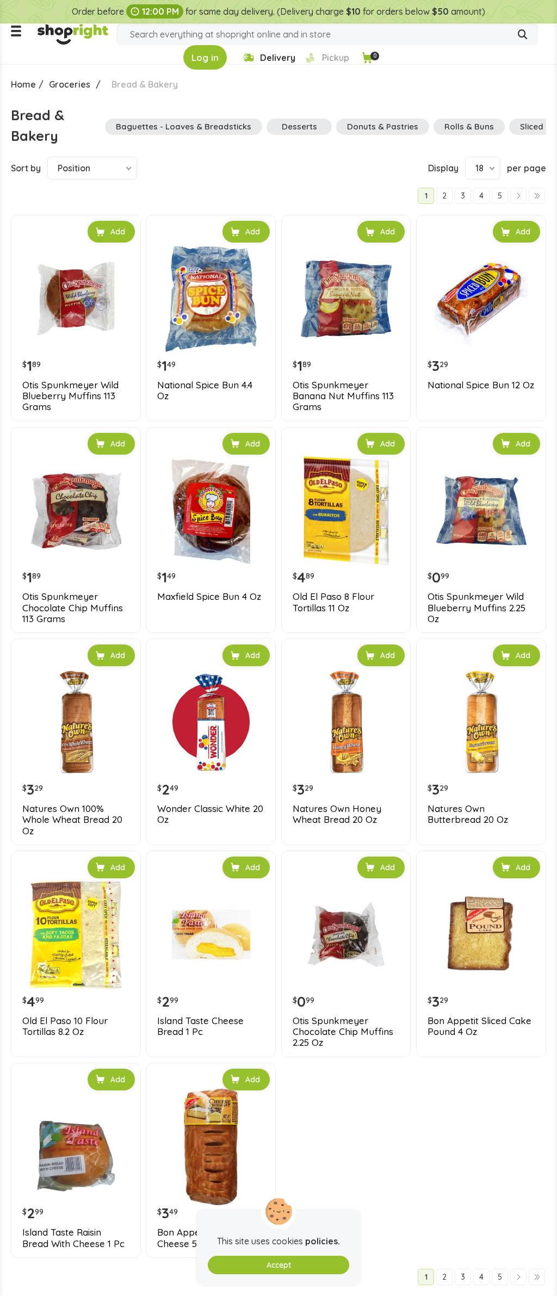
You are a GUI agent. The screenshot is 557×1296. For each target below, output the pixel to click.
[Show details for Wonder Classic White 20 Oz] (211, 722)
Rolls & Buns (469, 126)
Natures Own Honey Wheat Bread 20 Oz (337, 814)
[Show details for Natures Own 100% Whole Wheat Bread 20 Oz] (76, 722)
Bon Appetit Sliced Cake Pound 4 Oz (479, 1026)
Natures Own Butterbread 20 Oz (468, 814)
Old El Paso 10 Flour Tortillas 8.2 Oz (65, 1026)
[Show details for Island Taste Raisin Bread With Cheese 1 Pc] (76, 1147)
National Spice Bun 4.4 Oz (204, 390)
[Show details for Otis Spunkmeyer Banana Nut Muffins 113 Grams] (346, 299)
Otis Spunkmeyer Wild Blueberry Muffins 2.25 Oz (476, 607)
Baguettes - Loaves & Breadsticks (183, 126)
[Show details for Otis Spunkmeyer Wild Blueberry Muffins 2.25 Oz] (481, 511)
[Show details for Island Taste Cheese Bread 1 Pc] (211, 935)
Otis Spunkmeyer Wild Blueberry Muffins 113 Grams (70, 396)
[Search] (523, 35)
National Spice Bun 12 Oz (481, 385)
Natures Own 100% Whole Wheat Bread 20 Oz (72, 819)
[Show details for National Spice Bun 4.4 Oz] (211, 299)
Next (518, 196)
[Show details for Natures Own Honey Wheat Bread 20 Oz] (346, 722)
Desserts (299, 126)
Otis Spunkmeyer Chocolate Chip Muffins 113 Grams (72, 607)
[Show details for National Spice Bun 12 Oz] (481, 299)
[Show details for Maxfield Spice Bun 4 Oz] (211, 511)
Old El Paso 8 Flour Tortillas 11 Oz (333, 602)
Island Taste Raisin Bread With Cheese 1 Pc (73, 1238)
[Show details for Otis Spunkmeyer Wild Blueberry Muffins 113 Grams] (76, 299)
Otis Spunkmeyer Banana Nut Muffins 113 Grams (343, 396)
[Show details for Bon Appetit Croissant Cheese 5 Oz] (211, 1147)
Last (537, 196)
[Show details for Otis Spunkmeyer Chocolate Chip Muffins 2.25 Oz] (346, 935)
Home (23, 84)
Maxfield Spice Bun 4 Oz (209, 596)
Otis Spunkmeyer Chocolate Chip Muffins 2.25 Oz (343, 1032)
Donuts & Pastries (382, 126)
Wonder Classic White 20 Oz (210, 814)
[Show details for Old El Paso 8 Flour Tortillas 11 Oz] (346, 511)
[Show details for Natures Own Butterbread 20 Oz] (481, 722)
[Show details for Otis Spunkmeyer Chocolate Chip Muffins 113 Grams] (76, 511)
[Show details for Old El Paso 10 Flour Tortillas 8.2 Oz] (76, 935)
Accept (279, 1265)
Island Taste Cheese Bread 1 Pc (200, 1026)
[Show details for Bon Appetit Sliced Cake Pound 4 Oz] (481, 935)
